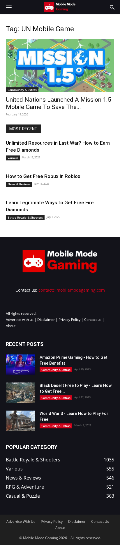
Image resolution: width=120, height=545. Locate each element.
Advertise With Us (20, 521)
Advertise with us (19, 319)
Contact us (92, 319)
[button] (9, 7)
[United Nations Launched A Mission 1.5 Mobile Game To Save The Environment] (60, 65)
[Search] (112, 7)
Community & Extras (22, 90)
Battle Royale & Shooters (25, 217)
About (10, 325)
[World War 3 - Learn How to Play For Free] (20, 421)
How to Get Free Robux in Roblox (43, 176)
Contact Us (100, 521)
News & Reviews (19, 184)
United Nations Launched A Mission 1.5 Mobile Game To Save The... (58, 103)
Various (13, 158)
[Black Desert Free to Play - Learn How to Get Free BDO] (20, 393)
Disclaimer (46, 319)
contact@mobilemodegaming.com (71, 290)
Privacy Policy (69, 319)
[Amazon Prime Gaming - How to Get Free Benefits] (20, 364)
